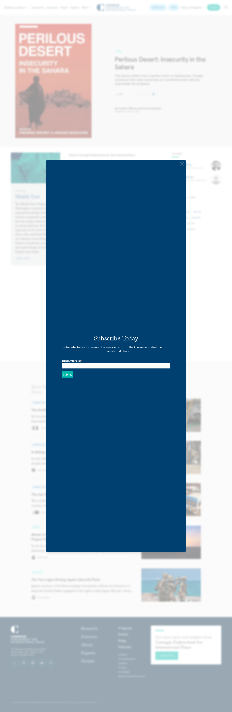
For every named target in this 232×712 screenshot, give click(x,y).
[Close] (182, 164)
